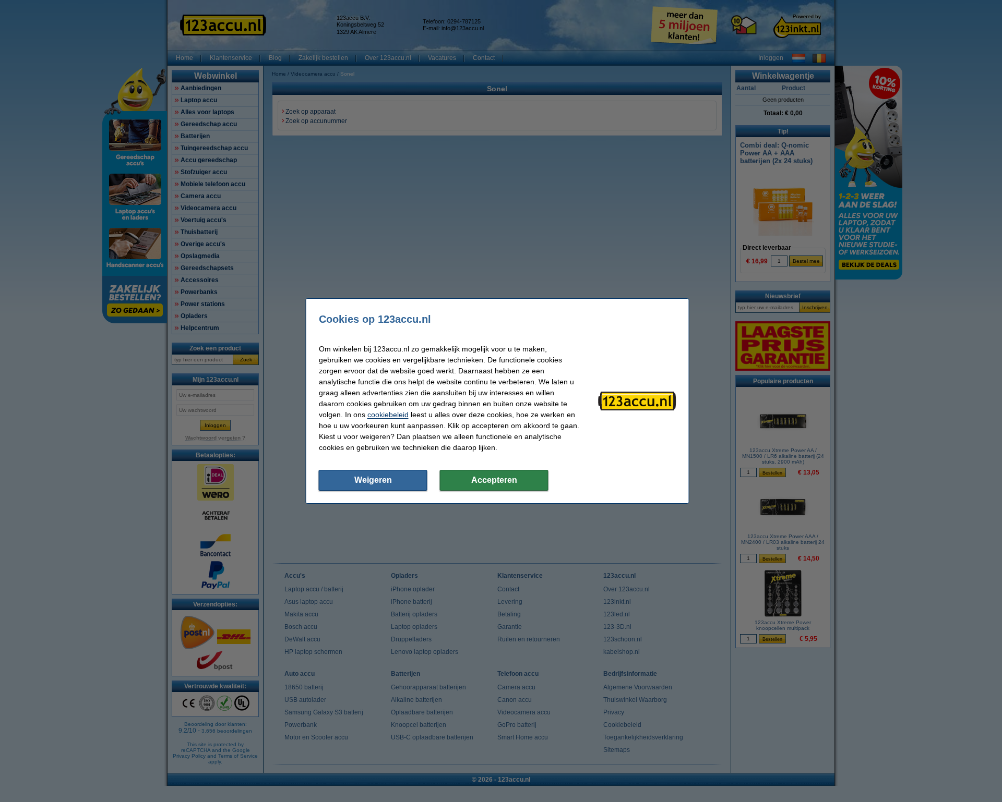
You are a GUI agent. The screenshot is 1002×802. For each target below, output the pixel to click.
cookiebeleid (388, 414)
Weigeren (373, 480)
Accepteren (494, 480)
